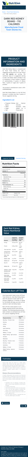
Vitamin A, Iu (7, 273)
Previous (6, 403)
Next (22, 406)
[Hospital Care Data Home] (11, 2)
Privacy (21, 447)
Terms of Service (13, 447)
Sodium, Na (6, 266)
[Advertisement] (14, 44)
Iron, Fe (5, 262)
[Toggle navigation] (5, 7)
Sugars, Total (7, 258)
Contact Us (4, 447)
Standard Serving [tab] (20, 158)
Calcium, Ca (6, 260)
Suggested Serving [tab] (8, 158)
